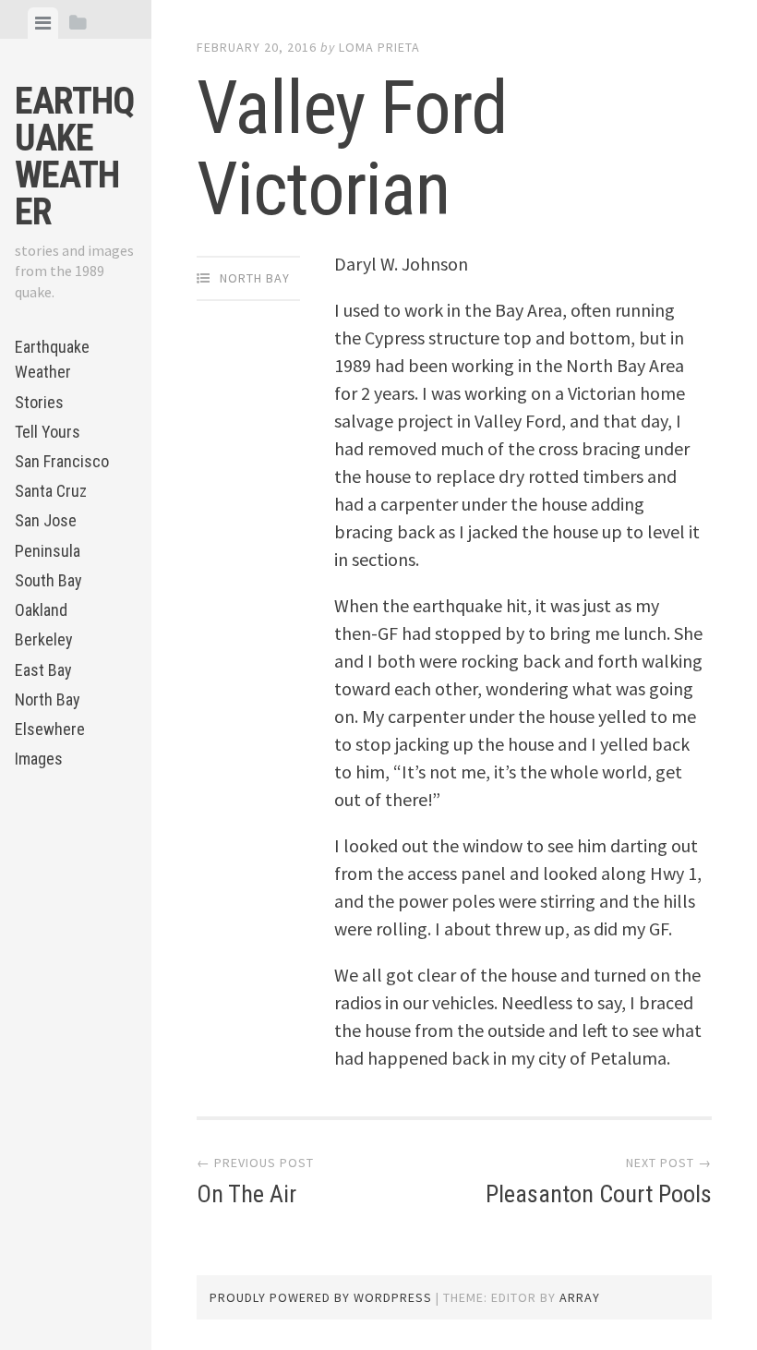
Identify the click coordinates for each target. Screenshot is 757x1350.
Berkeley (44, 639)
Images (39, 758)
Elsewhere (50, 729)
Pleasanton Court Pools (599, 1194)
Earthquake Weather (74, 156)
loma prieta (379, 47)
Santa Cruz (51, 490)
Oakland (41, 610)
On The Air (246, 1194)
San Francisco (62, 461)
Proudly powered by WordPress (321, 1297)
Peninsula (47, 550)
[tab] (43, 23)
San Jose (46, 520)
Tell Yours (47, 431)
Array (579, 1297)
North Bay (47, 699)
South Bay (48, 580)
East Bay (43, 670)
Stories (39, 402)
